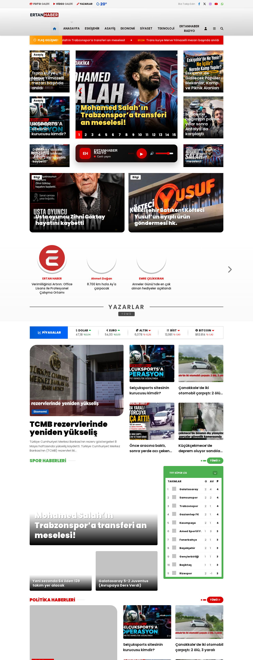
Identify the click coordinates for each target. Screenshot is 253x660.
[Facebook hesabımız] (199, 4)
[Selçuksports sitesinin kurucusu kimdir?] (152, 363)
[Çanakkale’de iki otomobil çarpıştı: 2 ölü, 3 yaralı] (201, 363)
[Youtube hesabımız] (216, 4)
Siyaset (146, 28)
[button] (55, 28)
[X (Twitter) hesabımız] (204, 4)
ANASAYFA (71, 28)
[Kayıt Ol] (206, 28)
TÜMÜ (126, 314)
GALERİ (41, 4)
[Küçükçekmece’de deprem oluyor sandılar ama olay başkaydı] (201, 421)
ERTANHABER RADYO (189, 28)
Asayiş (110, 28)
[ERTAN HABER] (44, 15)
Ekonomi (128, 28)
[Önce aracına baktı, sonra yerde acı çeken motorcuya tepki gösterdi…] (152, 421)
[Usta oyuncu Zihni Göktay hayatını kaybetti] (77, 231)
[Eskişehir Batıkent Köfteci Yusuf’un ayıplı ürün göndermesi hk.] (175, 231)
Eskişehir (92, 28)
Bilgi (37, 177)
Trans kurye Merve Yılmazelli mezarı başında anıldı (138, 40)
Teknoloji (166, 28)
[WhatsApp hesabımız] (222, 4)
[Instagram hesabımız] (210, 4)
